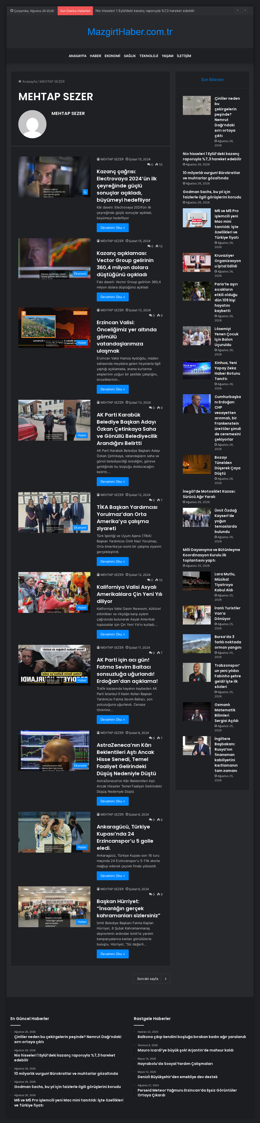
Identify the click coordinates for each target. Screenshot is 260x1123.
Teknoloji (148, 56)
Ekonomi (112, 56)
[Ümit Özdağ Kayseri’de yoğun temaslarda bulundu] (197, 517)
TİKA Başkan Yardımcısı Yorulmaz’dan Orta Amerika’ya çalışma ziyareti (127, 518)
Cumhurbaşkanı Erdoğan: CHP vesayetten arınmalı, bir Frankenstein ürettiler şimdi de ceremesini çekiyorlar (228, 418)
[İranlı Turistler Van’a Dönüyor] (197, 615)
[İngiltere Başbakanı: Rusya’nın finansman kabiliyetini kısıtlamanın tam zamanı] (197, 745)
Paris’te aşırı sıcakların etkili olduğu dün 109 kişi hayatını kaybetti (226, 297)
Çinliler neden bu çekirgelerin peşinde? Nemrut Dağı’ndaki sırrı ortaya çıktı (227, 117)
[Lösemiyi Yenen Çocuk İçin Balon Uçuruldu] (197, 335)
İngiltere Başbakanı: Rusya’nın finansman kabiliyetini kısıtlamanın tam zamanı (226, 754)
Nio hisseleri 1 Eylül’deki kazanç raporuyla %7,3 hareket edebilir (212, 156)
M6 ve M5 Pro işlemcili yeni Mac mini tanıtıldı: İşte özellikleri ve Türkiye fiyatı (227, 224)
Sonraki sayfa (147, 979)
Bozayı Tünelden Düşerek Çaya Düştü (227, 465)
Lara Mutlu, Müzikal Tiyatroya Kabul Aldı (225, 582)
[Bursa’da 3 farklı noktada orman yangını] (197, 643)
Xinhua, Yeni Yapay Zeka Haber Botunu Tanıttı (227, 370)
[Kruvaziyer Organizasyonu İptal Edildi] (197, 262)
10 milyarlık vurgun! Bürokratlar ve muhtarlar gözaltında (211, 175)
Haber (95, 56)
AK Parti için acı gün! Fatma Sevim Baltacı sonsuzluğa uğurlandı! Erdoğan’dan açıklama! (127, 670)
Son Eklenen (212, 79)
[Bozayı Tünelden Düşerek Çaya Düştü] (197, 464)
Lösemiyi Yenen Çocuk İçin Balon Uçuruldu (226, 336)
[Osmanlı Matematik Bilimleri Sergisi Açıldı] (197, 711)
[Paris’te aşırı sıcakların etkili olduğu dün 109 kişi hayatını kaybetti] (197, 291)
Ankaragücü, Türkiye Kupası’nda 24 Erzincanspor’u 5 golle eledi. (125, 837)
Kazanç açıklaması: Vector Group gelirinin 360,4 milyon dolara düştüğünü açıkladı (125, 264)
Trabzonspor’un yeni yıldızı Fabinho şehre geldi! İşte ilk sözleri (228, 676)
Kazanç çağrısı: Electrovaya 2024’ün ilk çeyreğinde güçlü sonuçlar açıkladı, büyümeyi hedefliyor (127, 185)
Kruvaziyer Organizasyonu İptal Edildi (228, 261)
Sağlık (130, 56)
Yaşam (167, 56)
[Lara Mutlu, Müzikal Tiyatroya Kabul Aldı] (197, 581)
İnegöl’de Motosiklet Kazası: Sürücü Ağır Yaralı (209, 494)
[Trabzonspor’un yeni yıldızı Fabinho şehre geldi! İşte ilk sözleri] (197, 672)
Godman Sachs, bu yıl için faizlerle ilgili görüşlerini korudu (212, 194)
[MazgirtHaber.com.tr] (130, 32)
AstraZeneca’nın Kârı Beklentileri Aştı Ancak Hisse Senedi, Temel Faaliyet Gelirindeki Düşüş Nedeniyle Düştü (126, 759)
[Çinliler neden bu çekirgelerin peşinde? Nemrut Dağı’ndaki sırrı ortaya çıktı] (197, 105)
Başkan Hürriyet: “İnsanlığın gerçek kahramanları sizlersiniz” (128, 908)
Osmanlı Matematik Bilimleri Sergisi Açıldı (226, 712)
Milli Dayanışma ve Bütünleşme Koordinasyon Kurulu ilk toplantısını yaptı (211, 555)
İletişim (184, 56)
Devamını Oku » (113, 228)
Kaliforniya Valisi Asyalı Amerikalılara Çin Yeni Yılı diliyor (129, 594)
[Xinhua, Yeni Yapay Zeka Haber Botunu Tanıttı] (197, 369)
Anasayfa (77, 56)
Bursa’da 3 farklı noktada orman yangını (228, 642)
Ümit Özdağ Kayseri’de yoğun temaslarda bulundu (226, 521)
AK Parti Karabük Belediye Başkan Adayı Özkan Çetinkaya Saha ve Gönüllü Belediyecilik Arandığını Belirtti (127, 429)
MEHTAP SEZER (68, 113)
